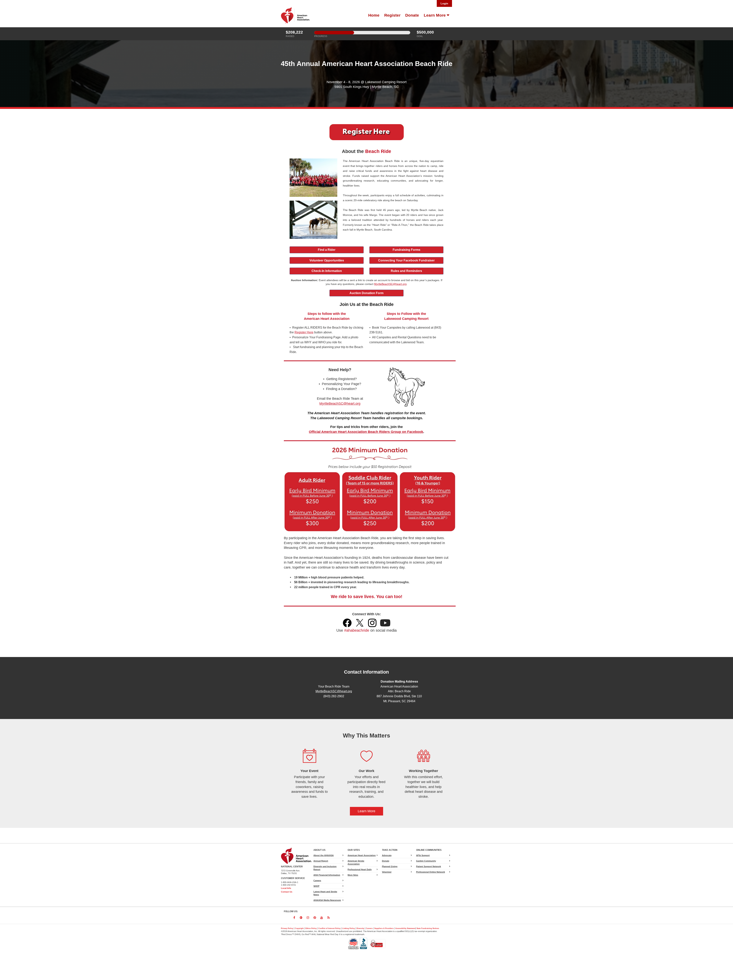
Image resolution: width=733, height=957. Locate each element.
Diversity (360, 928)
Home (373, 15)
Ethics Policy (311, 928)
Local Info (286, 888)
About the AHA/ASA (323, 855)
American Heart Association (362, 855)
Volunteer (387, 872)
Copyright (299, 928)
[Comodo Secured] (376, 943)
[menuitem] (373, 15)
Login (444, 3)
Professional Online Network (430, 872)
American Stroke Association (356, 862)
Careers (317, 880)
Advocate (391, 856)
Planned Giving (389, 866)
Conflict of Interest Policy (329, 928)
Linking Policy (348, 928)
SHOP (316, 886)
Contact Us (286, 892)
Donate (412, 15)
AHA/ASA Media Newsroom (327, 900)
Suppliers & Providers (384, 928)
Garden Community (426, 861)
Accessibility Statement (405, 928)
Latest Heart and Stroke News (325, 893)
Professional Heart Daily (360, 869)
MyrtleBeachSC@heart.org (334, 691)
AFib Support (423, 855)
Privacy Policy (287, 928)
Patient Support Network (428, 866)
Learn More (435, 15)
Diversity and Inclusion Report (325, 868)
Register (392, 15)
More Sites (353, 875)
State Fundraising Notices (428, 928)
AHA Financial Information (326, 875)
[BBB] (364, 943)
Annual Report (320, 861)
